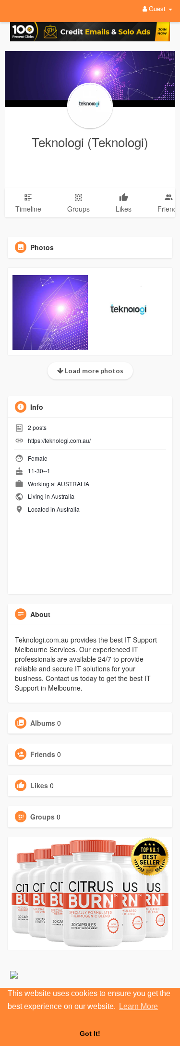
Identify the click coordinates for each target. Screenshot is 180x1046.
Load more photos (93, 370)
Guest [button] (157, 8)
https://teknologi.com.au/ (59, 440)
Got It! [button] (90, 1033)
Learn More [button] (138, 1006)
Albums (42, 723)
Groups (42, 816)
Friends (42, 754)
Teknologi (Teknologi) (90, 142)
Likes (39, 785)
